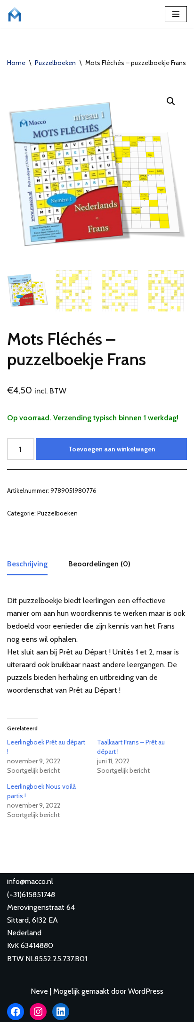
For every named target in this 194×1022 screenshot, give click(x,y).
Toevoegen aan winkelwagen (111, 449)
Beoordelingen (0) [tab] (99, 563)
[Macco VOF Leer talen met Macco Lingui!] (17, 14)
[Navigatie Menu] (176, 14)
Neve (39, 991)
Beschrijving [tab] (27, 563)
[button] (170, 101)
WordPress (145, 991)
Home (16, 62)
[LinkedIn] (60, 1011)
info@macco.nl (30, 881)
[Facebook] (15, 1011)
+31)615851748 (32, 894)
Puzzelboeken (55, 62)
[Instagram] (38, 1011)
